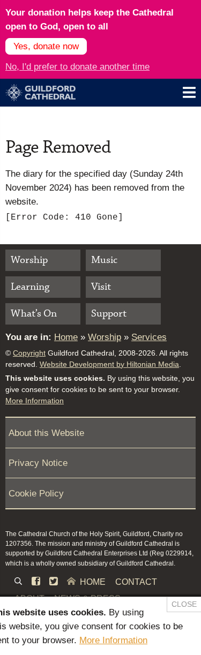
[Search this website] (18, 582)
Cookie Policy (36, 493)
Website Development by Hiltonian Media (109, 364)
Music (104, 260)
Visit (101, 286)
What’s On (34, 313)
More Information (34, 400)
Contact (136, 581)
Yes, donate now (46, 46)
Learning (30, 286)
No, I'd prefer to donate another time (77, 66)
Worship (29, 260)
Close (184, 604)
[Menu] (189, 92)
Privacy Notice (38, 462)
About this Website (46, 432)
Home (66, 337)
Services (149, 337)
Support (108, 313)
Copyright (29, 353)
